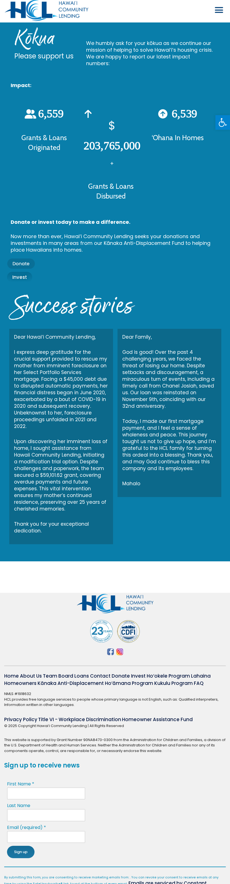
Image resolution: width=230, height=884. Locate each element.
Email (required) (26, 827)
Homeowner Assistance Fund (157, 719)
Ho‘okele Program (168, 676)
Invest (138, 676)
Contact (100, 676)
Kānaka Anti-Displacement (71, 683)
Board (65, 676)
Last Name (18, 805)
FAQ (199, 683)
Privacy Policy (20, 719)
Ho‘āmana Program (129, 683)
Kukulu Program (173, 683)
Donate (121, 676)
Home (11, 676)
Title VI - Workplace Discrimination (79, 719)
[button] (222, 122)
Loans (81, 676)
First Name (20, 784)
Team (50, 676)
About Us (31, 676)
